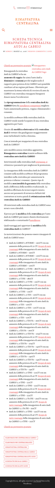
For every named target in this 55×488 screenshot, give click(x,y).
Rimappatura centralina (27, 21)
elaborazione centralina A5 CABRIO (20, 438)
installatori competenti (30, 105)
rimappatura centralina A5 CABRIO (20, 452)
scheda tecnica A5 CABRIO (16, 461)
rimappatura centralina (16, 447)
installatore (35, 220)
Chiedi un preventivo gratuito (17, 65)
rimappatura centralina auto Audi (20, 456)
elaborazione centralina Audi (18, 442)
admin (9, 51)
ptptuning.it (41, 161)
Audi (49, 51)
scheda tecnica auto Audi (16, 466)
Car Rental (37, 481)
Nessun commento (37, 51)
